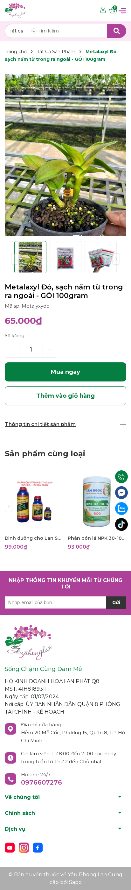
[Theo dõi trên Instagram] (24, 847)
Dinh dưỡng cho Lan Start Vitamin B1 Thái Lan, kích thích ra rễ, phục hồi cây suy (34, 538)
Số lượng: (15, 335)
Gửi (116, 602)
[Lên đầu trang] (120, 879)
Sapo (75, 882)
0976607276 (41, 782)
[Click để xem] (65, 155)
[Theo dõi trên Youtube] (10, 847)
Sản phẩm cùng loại (45, 453)
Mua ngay (65, 371)
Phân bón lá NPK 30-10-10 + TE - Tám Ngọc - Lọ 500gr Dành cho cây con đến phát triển (97, 538)
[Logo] (15, 10)
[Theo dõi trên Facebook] (38, 847)
